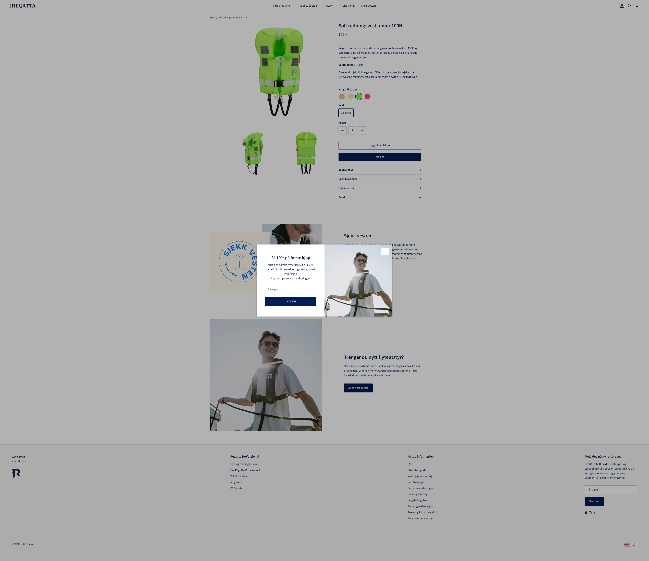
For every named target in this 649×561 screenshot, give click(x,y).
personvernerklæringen (296, 279)
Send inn (291, 301)
